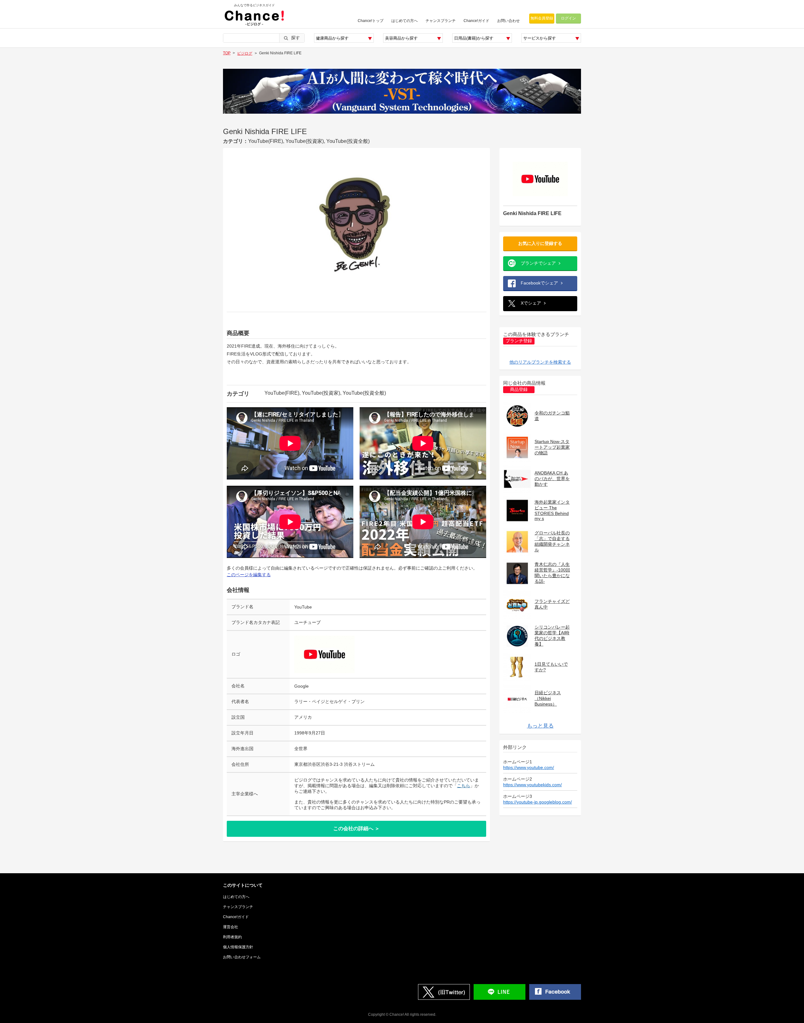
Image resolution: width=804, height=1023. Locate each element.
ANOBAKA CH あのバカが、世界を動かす (552, 478)
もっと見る (540, 726)
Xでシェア (531, 303)
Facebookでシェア (539, 282)
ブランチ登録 (519, 340)
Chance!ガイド (476, 21)
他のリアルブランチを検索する (540, 362)
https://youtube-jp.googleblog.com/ (537, 801)
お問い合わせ (508, 21)
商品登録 (519, 389)
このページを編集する (249, 574)
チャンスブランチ (441, 21)
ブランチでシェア (538, 263)
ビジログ (244, 53)
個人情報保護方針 (238, 947)
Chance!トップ (370, 21)
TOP (227, 53)
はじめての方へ (404, 21)
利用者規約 (232, 937)
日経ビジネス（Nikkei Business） (548, 698)
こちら (463, 785)
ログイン (568, 18)
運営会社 (230, 927)
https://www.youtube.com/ (528, 767)
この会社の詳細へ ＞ (356, 828)
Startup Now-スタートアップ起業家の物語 (552, 447)
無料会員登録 (541, 18)
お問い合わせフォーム (242, 957)
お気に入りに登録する (540, 243)
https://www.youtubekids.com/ (532, 784)
